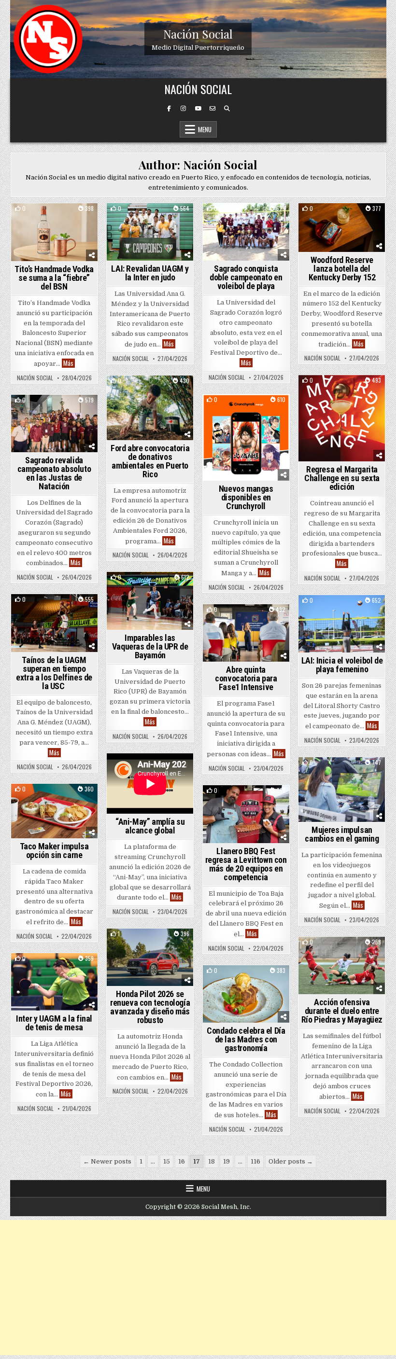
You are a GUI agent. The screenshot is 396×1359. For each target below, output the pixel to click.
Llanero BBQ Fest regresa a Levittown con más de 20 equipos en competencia (246, 864)
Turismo (246, 982)
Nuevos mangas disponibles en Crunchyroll (246, 497)
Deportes (76, 220)
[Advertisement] (198, 1287)
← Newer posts (107, 1161)
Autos (150, 945)
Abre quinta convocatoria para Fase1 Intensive (246, 678)
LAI (167, 220)
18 (211, 1161)
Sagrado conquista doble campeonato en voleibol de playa (246, 277)
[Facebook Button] (169, 108)
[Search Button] (227, 108)
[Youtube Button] (198, 108)
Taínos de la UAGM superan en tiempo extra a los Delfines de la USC (54, 673)
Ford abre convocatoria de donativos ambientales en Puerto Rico (150, 461)
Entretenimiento (246, 411)
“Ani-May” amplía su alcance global (149, 826)
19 (226, 1161)
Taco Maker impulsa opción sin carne (54, 850)
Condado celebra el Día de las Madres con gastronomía (246, 1039)
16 (181, 1161)
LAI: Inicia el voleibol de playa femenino (342, 664)
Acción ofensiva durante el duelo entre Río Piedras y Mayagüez (341, 1011)
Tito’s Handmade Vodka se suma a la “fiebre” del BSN (54, 277)
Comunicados (37, 220)
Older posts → (291, 1161)
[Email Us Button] (212, 108)
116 (255, 1161)
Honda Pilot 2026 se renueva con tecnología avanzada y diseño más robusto (150, 1007)
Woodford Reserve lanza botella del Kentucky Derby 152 (342, 268)
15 (166, 1161)
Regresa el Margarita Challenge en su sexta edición (342, 478)
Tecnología (342, 774)
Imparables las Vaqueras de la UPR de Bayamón (150, 646)
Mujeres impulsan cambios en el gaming (342, 834)
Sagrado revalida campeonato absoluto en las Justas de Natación (54, 473)
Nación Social (198, 34)
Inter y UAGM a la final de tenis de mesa (54, 1022)
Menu (205, 129)
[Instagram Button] (183, 108)
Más (69, 363)
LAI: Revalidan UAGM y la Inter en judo (150, 272)
